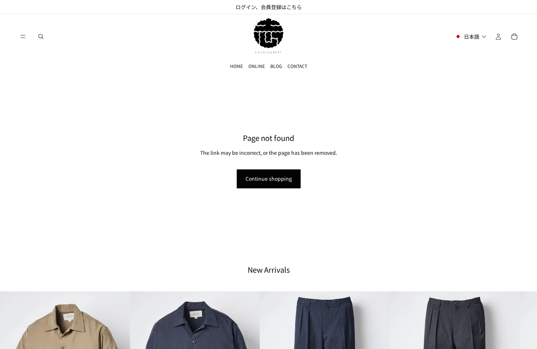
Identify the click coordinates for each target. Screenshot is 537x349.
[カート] (514, 36)
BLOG (276, 66)
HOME (236, 66)
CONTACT (297, 66)
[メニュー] (23, 36)
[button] (470, 36)
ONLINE (256, 66)
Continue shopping (268, 178)
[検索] (41, 36)
